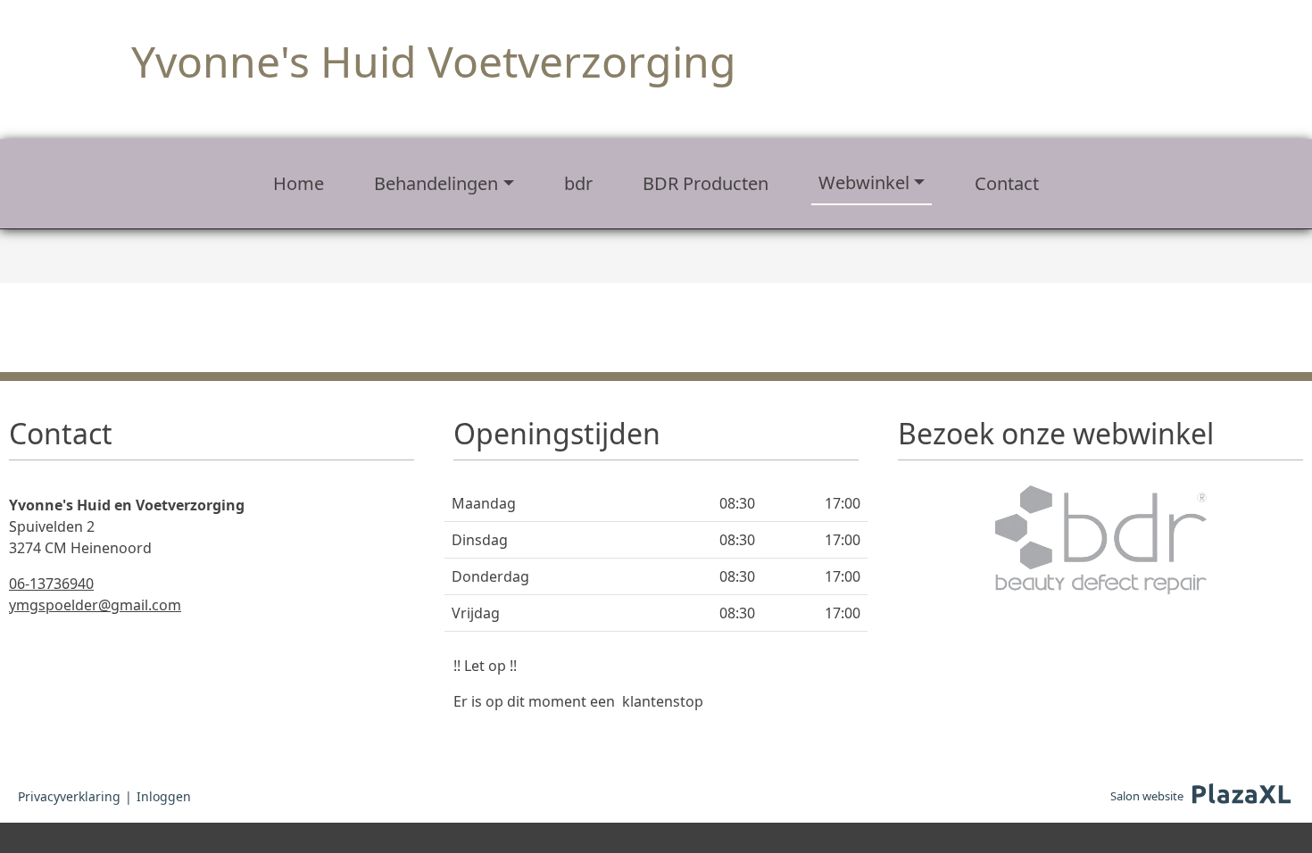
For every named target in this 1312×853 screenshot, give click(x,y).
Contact (1007, 183)
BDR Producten (705, 183)
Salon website (1146, 796)
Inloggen (164, 796)
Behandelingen (436, 183)
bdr (578, 183)
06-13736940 (51, 583)
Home (298, 183)
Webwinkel (863, 182)
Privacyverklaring (69, 796)
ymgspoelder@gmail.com (95, 605)
